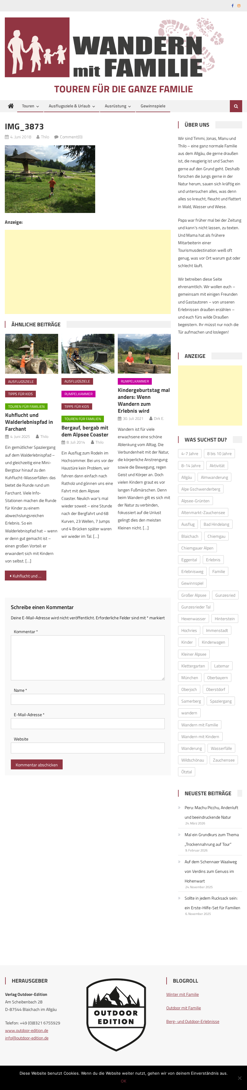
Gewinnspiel (192, 583)
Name (20, 690)
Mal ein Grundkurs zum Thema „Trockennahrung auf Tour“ (212, 839)
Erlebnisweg (192, 571)
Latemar (221, 666)
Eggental (189, 559)
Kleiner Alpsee (193, 654)
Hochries (189, 630)
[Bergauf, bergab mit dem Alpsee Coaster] (87, 354)
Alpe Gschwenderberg (200, 489)
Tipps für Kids (20, 394)
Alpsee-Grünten (195, 500)
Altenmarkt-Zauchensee (203, 512)
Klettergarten (193, 666)
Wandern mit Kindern (200, 736)
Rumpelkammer (78, 394)
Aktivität (217, 465)
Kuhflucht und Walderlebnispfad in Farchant (29, 422)
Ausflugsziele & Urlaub (69, 106)
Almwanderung (214, 477)
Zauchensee (224, 760)
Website (21, 739)
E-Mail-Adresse (29, 714)
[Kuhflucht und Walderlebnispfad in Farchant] (31, 354)
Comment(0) (71, 137)
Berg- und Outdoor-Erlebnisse (192, 1021)
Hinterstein (225, 618)
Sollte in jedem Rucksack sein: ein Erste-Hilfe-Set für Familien (212, 903)
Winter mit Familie (182, 994)
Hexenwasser (193, 618)
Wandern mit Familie (199, 725)
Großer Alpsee (193, 595)
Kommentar (26, 631)
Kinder (187, 642)
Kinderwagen (213, 642)
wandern (189, 713)
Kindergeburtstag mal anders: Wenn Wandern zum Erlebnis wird (144, 400)
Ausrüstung (115, 106)
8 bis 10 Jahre (219, 453)
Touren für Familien (26, 406)
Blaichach (190, 536)
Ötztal (186, 771)
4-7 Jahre (189, 453)
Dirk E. (159, 418)
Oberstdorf (215, 689)
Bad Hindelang (216, 524)
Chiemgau (216, 536)
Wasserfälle (221, 748)
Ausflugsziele (21, 381)
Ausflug (188, 524)
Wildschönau (192, 760)
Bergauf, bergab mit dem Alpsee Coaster (84, 431)
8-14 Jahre (191, 465)
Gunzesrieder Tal (196, 607)
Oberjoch (189, 689)
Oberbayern (217, 677)
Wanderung (191, 748)
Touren (28, 106)
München (189, 677)
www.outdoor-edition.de (26, 1030)
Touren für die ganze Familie (123, 89)
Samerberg (191, 701)
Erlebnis (213, 559)
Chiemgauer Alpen (197, 548)
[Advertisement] (88, 272)
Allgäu (186, 477)
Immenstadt (217, 630)
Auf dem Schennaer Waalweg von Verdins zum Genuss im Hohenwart (211, 871)
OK (123, 1081)
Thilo (45, 137)
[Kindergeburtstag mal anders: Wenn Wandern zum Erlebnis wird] (144, 354)
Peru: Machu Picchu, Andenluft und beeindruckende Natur (211, 812)
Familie (218, 571)
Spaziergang (221, 701)
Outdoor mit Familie (183, 1008)
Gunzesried (225, 595)
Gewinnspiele (153, 106)
